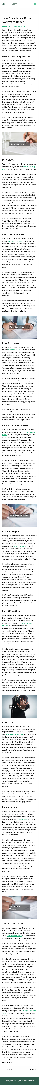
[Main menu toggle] (35, 4)
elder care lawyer (14, 350)
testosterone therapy (14, 936)
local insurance (22, 819)
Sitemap (31, 1081)
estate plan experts (20, 546)
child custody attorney (15, 241)
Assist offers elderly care (14, 734)
